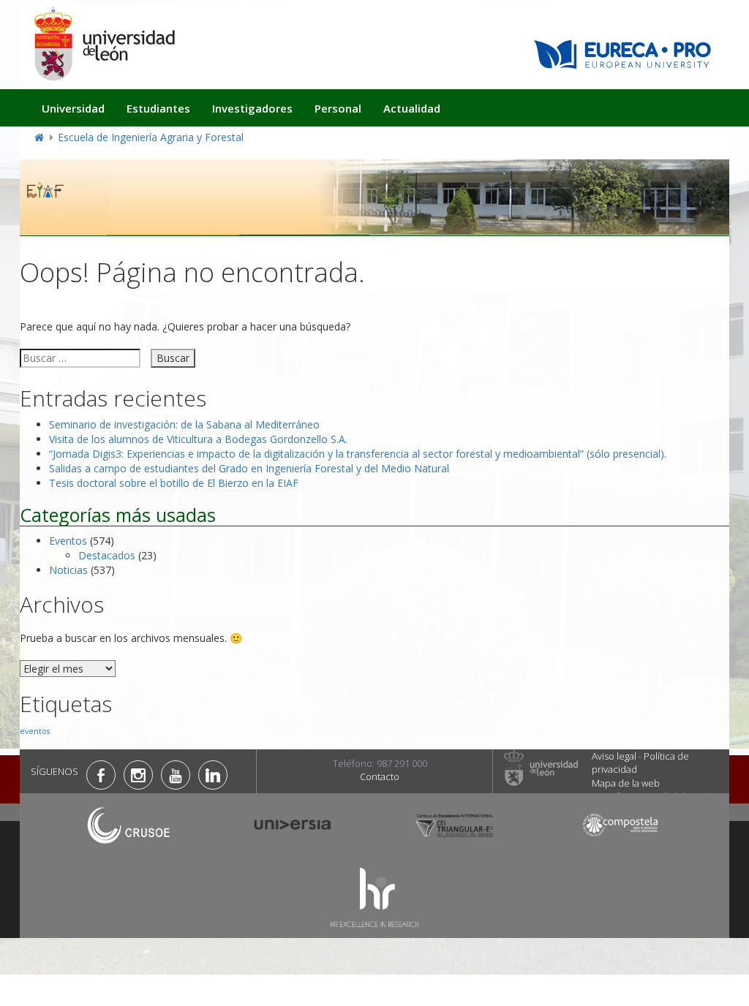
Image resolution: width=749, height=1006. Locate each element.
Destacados (106, 555)
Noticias (68, 570)
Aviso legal (614, 756)
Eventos (68, 541)
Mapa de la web (626, 783)
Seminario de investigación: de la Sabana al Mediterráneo (184, 424)
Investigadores (252, 108)
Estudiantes (158, 108)
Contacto (379, 776)
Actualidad (411, 108)
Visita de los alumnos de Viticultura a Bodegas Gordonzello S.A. (198, 439)
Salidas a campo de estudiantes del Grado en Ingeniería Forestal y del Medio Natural (249, 468)
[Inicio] (104, 43)
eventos (35, 731)
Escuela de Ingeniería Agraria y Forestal (151, 137)
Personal (338, 108)
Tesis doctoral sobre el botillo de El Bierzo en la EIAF (173, 483)
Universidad (73, 108)
